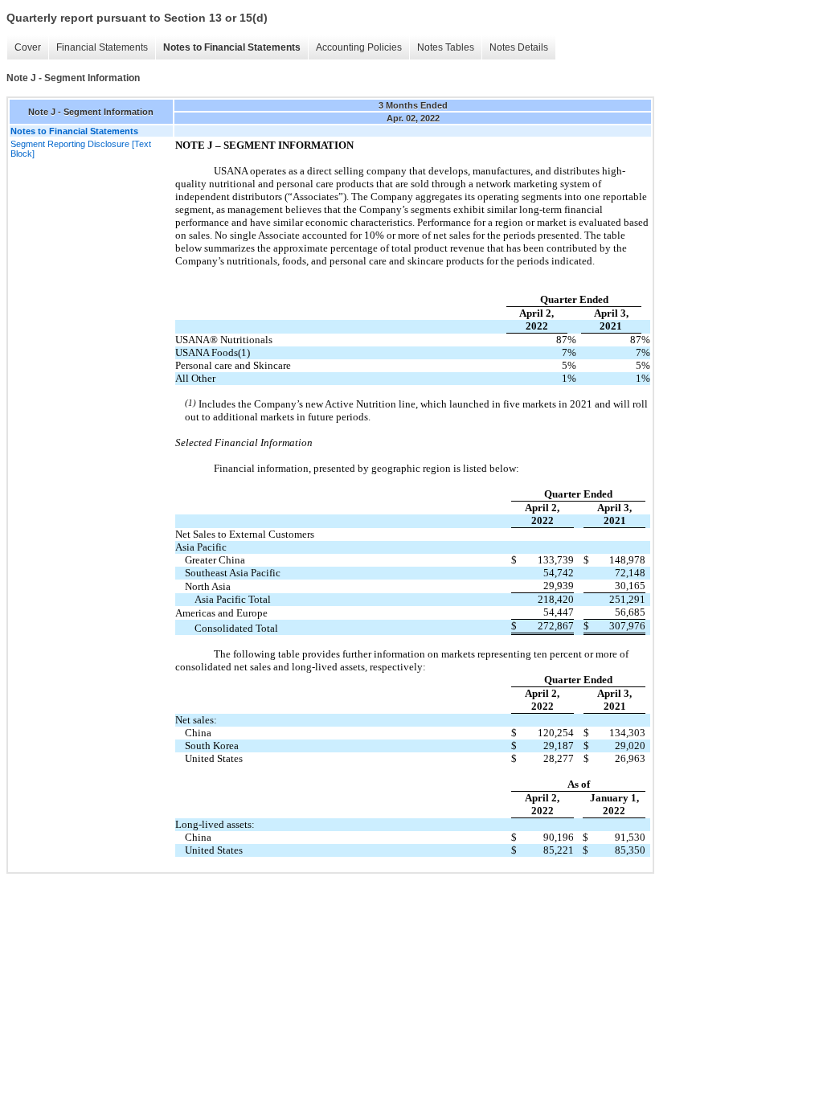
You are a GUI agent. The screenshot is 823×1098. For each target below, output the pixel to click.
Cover (27, 47)
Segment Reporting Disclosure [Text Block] (80, 148)
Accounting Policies (359, 47)
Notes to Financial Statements (232, 47)
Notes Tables (445, 47)
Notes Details (518, 47)
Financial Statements (102, 47)
